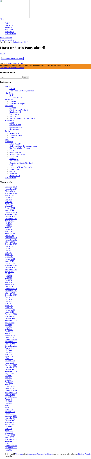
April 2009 (9, 331)
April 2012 (9, 255)
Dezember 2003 (11, 446)
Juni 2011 (8, 276)
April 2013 (9, 229)
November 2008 (11, 342)
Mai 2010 (8, 304)
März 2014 (9, 206)
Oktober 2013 (10, 217)
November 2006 (11, 393)
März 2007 (9, 384)
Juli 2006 (8, 401)
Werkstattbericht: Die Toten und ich (22, 118)
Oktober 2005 (10, 420)
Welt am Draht (10, 34)
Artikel (7, 23)
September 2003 (11, 448)
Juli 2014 (8, 197)
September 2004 (11, 441)
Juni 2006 (8, 403)
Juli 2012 (8, 248)
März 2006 (9, 410)
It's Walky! (13, 159)
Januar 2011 (9, 287)
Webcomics (9, 142)
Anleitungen (14, 133)
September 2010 (11, 295)
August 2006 (9, 399)
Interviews (9, 27)
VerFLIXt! (13, 174)
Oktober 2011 (10, 267)
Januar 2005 (9, 437)
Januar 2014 (9, 210)
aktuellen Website (84, 454)
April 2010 (9, 306)
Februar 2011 (10, 284)
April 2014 (9, 204)
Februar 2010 (10, 310)
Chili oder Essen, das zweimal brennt (23, 146)
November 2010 (11, 291)
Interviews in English (17, 104)
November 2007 (11, 367)
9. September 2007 (20, 42)
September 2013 (11, 219)
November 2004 (11, 439)
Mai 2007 (8, 380)
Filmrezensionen (15, 97)
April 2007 (9, 382)
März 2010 (9, 308)
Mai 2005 (8, 429)
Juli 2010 (8, 299)
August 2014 (9, 195)
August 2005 (9, 424)
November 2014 (11, 189)
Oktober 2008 (10, 344)
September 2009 (11, 320)
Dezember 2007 (11, 365)
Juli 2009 (8, 325)
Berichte (12, 95)
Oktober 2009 (10, 318)
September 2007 (11, 371)
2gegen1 (12, 108)
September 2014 (11, 193)
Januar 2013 (9, 236)
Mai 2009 (8, 329)
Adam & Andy (15, 144)
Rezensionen (9, 32)
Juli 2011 (8, 274)
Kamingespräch (15, 112)
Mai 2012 (8, 253)
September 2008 (11, 346)
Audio (11, 123)
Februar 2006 (10, 412)
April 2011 (9, 280)
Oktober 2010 (10, 293)
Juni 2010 (8, 301)
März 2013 (9, 231)
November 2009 (11, 316)
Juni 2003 (8, 450)
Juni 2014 (8, 200)
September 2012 (11, 244)
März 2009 (9, 333)
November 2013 (11, 214)
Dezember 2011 (11, 263)
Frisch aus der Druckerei (18, 110)
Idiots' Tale (13, 157)
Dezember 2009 (11, 314)
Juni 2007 (8, 378)
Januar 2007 (9, 388)
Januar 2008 (9, 363)
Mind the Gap (14, 116)
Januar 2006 (9, 414)
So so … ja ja (14, 169)
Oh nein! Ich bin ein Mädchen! (21, 163)
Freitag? (12, 150)
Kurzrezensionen (15, 127)
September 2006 (11, 397)
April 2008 (9, 357)
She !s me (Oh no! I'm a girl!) (20, 167)
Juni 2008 (8, 352)
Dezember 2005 (11, 416)
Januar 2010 (9, 312)
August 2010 (9, 297)
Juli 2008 (8, 350)
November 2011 (11, 265)
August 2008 (9, 348)
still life (12, 171)
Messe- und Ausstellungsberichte (21, 91)
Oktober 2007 (10, 369)
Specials (8, 131)
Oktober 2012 (10, 242)
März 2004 (9, 444)
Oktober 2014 (10, 191)
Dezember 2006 (11, 390)
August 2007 (9, 374)
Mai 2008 (8, 354)
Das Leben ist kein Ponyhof (19, 148)
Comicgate (19, 454)
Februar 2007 (10, 386)
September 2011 (11, 270)
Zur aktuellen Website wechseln (12, 68)
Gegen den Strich (16, 152)
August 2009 (9, 323)
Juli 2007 (8, 376)
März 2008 (9, 359)
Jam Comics (14, 161)
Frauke (2, 54)
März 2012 (9, 257)
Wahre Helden (14, 176)
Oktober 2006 (10, 395)
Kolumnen (9, 30)
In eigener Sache (15, 135)
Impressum (31, 454)
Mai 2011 (8, 278)
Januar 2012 (9, 261)
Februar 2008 (10, 361)
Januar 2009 (9, 337)
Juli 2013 (8, 223)
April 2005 (9, 431)
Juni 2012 (8, 250)
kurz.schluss (14, 114)
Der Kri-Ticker (15, 125)
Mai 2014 (8, 202)
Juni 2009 (8, 327)
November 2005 (11, 418)
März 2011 (9, 282)
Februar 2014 (10, 208)
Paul (11, 165)
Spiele (7, 140)
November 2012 (11, 240)
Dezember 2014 (11, 187)
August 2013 (9, 221)
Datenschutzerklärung (44, 454)
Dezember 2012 (11, 238)
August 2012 (9, 246)
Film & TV (9, 25)
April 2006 (9, 407)
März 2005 (9, 433)
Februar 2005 (10, 435)
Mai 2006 (8, 405)
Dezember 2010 (11, 289)
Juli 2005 (8, 427)
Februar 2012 (10, 259)
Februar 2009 (10, 335)
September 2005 (11, 422)
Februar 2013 (10, 234)
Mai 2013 (8, 227)
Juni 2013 (8, 225)
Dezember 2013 (11, 212)
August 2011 (9, 272)
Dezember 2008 (11, 340)
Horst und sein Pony (7, 40)
